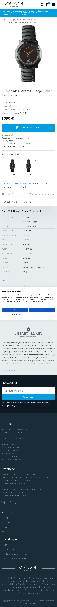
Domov (5, 19)
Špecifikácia (10, 202)
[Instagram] (3, 503)
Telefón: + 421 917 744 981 (14, 483)
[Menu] (53, 4)
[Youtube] (16, 503)
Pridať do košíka (31, 127)
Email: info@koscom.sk (13, 438)
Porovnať (9, 194)
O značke (26, 202)
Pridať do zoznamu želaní (43, 194)
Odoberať (28, 397)
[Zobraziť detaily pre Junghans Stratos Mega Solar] (12, 165)
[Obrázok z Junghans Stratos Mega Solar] (28, 53)
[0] (47, 5)
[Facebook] (9, 503)
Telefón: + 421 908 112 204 (14, 495)
